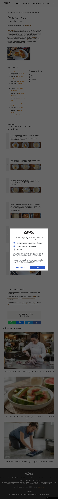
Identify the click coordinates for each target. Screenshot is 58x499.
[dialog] (29, 249)
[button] (29, 249)
